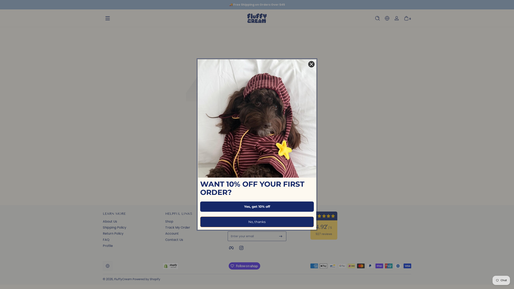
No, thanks (257, 222)
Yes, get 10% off (257, 207)
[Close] (311, 64)
